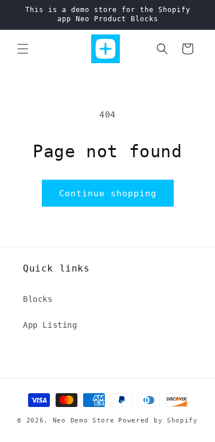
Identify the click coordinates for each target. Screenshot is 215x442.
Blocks (38, 299)
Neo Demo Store (84, 420)
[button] (23, 48)
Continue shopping (108, 193)
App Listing (50, 324)
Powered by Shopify (158, 420)
